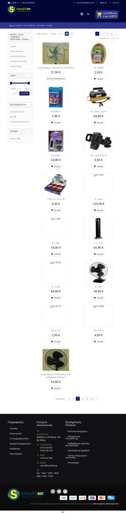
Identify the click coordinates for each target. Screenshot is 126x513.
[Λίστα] (72, 33)
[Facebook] (53, 491)
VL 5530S (55, 286)
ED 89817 (56, 111)
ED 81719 (56, 330)
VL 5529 (98, 286)
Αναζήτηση (15, 448)
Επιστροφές (73, 462)
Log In (115, 3)
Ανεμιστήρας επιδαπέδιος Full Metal (56, 67)
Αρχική (12, 25)
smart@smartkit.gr (48, 465)
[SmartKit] (19, 9)
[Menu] (82, 14)
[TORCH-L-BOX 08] (56, 185)
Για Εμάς (13, 428)
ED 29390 (98, 330)
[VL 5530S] (56, 269)
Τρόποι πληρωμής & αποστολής (76, 456)
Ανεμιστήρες (16, 66)
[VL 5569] (98, 181)
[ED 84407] (56, 141)
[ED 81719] (56, 313)
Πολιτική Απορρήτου (77, 431)
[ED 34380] (98, 53)
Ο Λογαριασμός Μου (19, 438)
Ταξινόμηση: (42, 34)
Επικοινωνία (15, 433)
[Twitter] (59, 491)
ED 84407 (56, 155)
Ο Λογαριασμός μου (85, 3)
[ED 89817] (56, 97)
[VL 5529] (98, 272)
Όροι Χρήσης (16, 453)
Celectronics (16, 111)
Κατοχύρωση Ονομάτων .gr (72, 437)
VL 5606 (56, 242)
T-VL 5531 (98, 242)
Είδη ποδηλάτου (18, 56)
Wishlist (103, 3)
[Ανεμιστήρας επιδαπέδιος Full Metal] (56, 53)
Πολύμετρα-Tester (18, 61)
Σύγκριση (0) (30, 3)
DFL (11, 116)
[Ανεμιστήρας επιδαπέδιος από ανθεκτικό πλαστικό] (56, 360)
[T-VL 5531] (98, 228)
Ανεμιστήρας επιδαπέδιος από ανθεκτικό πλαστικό (56, 376)
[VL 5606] (56, 225)
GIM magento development (105, 503)
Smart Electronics (18, 121)
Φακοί (13, 46)
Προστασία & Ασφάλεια (78, 450)
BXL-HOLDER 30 (98, 155)
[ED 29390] (98, 313)
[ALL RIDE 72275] (98, 97)
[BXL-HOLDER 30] (98, 141)
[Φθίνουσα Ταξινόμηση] (62, 33)
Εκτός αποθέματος (56, 78)
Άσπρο (13, 138)
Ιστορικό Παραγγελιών (20, 443)
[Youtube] (65, 491)
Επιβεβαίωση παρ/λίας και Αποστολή (77, 444)
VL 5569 (98, 199)
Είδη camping (16, 51)
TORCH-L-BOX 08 (56, 199)
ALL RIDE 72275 (99, 111)
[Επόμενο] (116, 34)
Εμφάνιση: (104, 38)
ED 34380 (98, 67)
